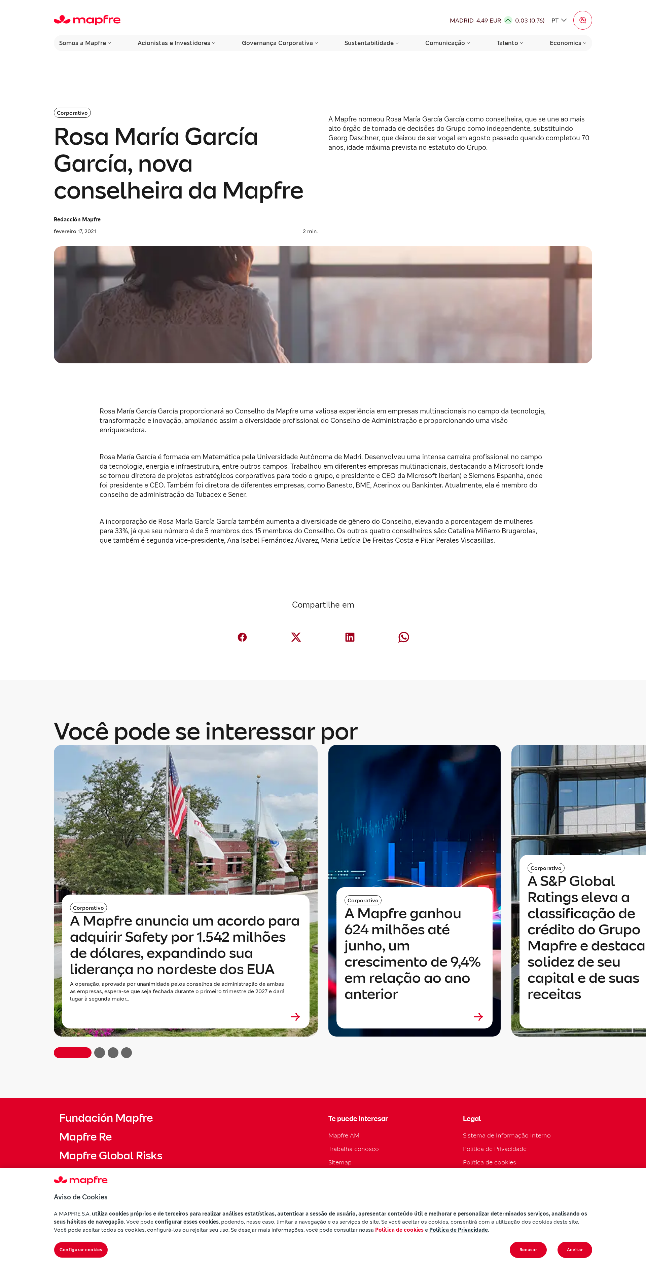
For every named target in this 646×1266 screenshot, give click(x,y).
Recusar (528, 1250)
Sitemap (340, 1162)
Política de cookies (489, 1162)
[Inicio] (87, 20)
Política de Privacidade (495, 1149)
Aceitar (575, 1250)
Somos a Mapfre (82, 43)
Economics (565, 43)
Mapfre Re (85, 1137)
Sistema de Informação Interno (507, 1135)
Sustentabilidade (369, 43)
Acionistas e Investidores (174, 43)
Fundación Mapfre (106, 1118)
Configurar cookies (81, 1250)
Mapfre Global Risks (110, 1155)
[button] (582, 20)
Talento (507, 43)
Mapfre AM (343, 1135)
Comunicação (445, 43)
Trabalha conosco (353, 1149)
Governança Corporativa (277, 43)
